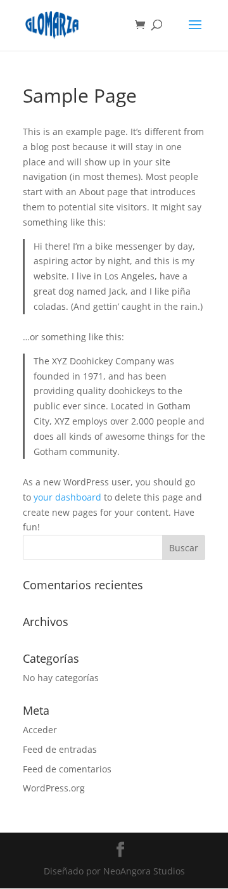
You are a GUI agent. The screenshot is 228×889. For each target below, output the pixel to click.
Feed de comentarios (67, 769)
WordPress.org (54, 788)
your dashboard (67, 497)
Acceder (40, 730)
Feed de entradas (60, 749)
